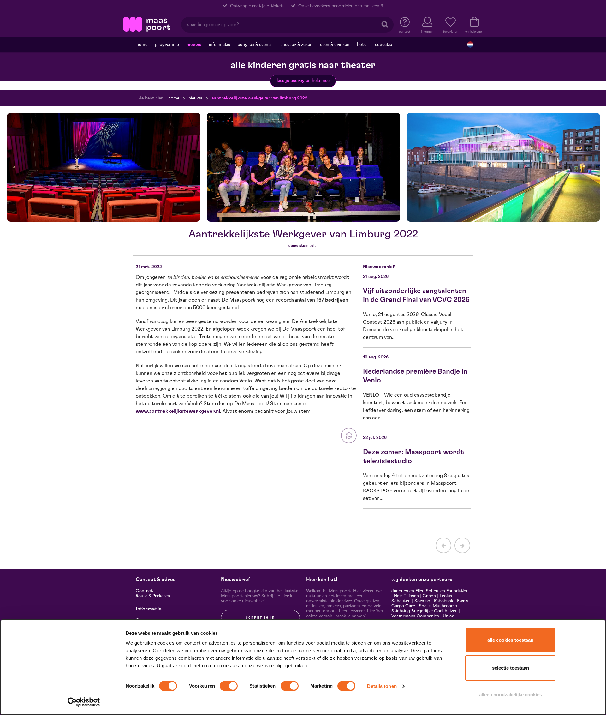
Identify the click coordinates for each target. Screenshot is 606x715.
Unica (448, 616)
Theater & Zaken (296, 44)
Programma (167, 44)
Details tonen (381, 686)
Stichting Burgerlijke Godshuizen (424, 611)
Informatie (219, 44)
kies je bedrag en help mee (303, 80)
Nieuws (194, 44)
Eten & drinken (334, 44)
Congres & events (255, 44)
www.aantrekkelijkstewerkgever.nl (178, 411)
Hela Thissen (406, 596)
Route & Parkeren (153, 596)
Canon (429, 596)
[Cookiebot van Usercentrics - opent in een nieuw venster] (83, 702)
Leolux (446, 596)
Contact (144, 591)
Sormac (422, 601)
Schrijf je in (260, 617)
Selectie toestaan (510, 667)
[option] (104, 167)
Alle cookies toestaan (510, 640)
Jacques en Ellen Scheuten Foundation (430, 591)
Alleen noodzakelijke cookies (510, 694)
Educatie (383, 44)
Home (141, 44)
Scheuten (401, 601)
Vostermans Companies (415, 616)
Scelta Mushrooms (437, 606)
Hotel (362, 44)
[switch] (229, 686)
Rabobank (443, 601)
